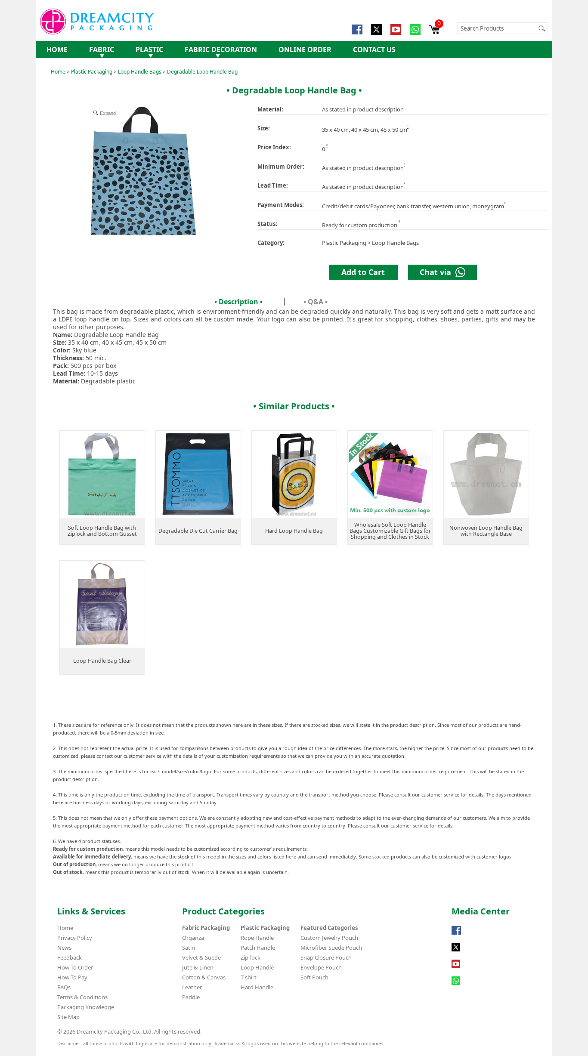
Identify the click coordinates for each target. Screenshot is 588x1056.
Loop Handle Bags (139, 71)
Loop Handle (257, 967)
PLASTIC (149, 49)
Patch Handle (258, 947)
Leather (192, 987)
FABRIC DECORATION (221, 49)
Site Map (68, 1017)
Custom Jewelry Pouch (329, 938)
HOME (57, 49)
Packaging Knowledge (85, 1007)
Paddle (191, 997)
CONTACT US (374, 49)
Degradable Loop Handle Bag (202, 71)
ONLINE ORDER (305, 49)
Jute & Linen (198, 967)
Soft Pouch (314, 977)
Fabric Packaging (206, 928)
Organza (193, 938)
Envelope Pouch (321, 967)
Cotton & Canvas (204, 977)
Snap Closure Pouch (326, 957)
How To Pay (72, 977)
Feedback (69, 957)
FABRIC (101, 49)
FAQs (64, 987)
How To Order (75, 967)
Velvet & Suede (201, 957)
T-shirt (249, 977)
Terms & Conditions (82, 997)
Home (58, 71)
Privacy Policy (74, 938)
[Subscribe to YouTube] (456, 968)
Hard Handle (257, 987)
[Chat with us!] (456, 985)
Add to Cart (363, 272)
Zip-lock (250, 957)
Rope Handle (257, 938)
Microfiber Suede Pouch (331, 947)
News (64, 947)
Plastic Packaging (91, 71)
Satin (188, 947)
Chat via (437, 272)
